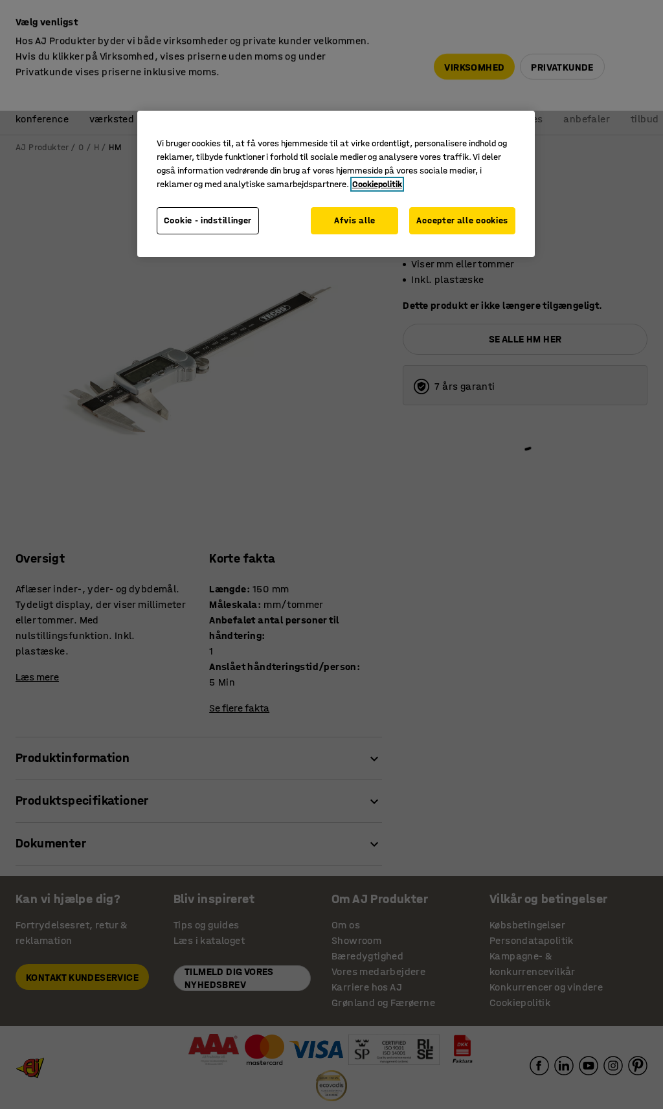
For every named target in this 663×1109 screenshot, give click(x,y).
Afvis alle (355, 220)
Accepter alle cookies (462, 220)
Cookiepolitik (377, 184)
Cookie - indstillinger (208, 220)
